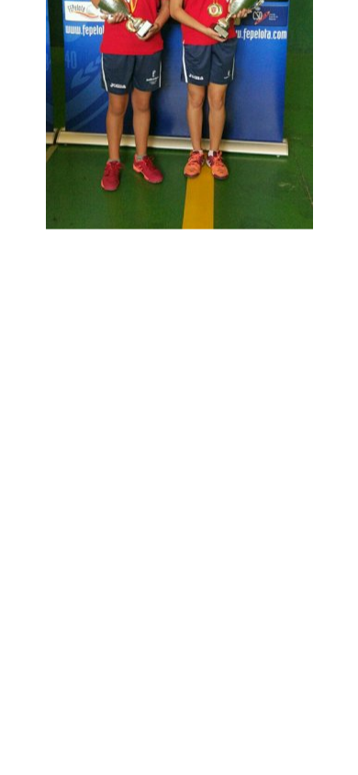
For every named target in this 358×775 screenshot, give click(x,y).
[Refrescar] (189, 248)
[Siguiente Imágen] (253, 248)
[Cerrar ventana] (221, 248)
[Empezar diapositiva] (157, 248)
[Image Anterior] (72, 248)
